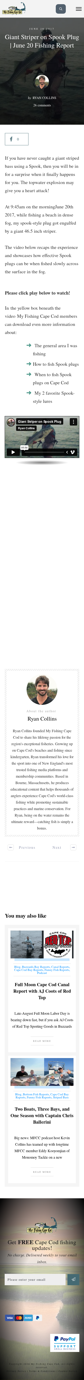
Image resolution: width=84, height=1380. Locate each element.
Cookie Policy (68, 1371)
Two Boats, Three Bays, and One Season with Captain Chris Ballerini (42, 1119)
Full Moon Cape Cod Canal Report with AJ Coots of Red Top (42, 990)
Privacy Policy (16, 1371)
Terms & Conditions (42, 1371)
